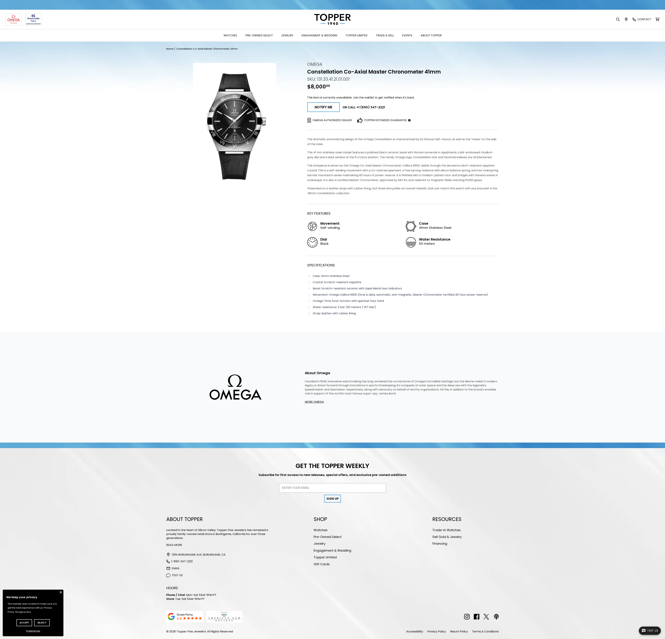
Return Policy (459, 631)
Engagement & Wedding (319, 35)
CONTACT (644, 19)
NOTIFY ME (323, 107)
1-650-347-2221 (182, 561)
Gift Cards (322, 564)
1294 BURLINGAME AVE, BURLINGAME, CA (198, 555)
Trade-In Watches (446, 530)
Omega (314, 64)
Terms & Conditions (485, 631)
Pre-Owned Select (259, 35)
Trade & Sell (385, 35)
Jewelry (287, 35)
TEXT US (177, 575)
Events (407, 35)
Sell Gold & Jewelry (447, 537)
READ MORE (174, 545)
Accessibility (414, 631)
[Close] (61, 592)
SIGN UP (332, 498)
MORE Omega (314, 402)
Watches (230, 35)
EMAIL (176, 568)
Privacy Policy (436, 631)
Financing (439, 543)
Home (170, 49)
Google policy (23, 612)
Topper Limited (356, 35)
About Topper (431, 35)
